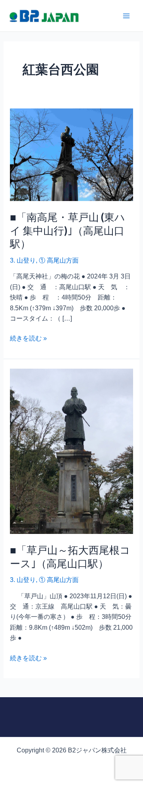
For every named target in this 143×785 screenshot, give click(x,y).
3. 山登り (23, 260)
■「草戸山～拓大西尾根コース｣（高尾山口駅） (70, 556)
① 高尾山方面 (59, 260)
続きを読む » (28, 337)
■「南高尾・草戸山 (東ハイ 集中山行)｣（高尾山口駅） (67, 230)
